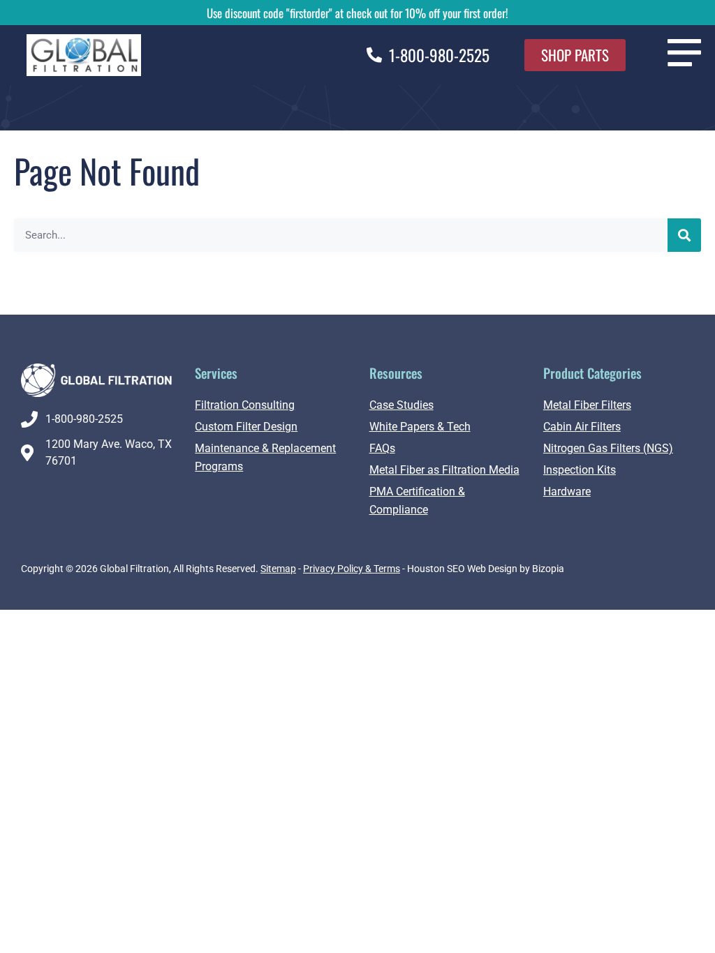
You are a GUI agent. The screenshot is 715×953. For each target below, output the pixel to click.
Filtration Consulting (245, 405)
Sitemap (278, 568)
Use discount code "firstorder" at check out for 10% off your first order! (357, 13)
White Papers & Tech (420, 426)
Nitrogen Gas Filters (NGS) (608, 448)
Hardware (567, 491)
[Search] (684, 235)
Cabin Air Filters (582, 426)
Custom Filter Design (246, 426)
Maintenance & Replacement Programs (265, 457)
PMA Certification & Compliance (417, 500)
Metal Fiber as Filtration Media (444, 469)
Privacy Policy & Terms (351, 568)
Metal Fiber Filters (587, 405)
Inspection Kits (579, 469)
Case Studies (401, 405)
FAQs (382, 448)
